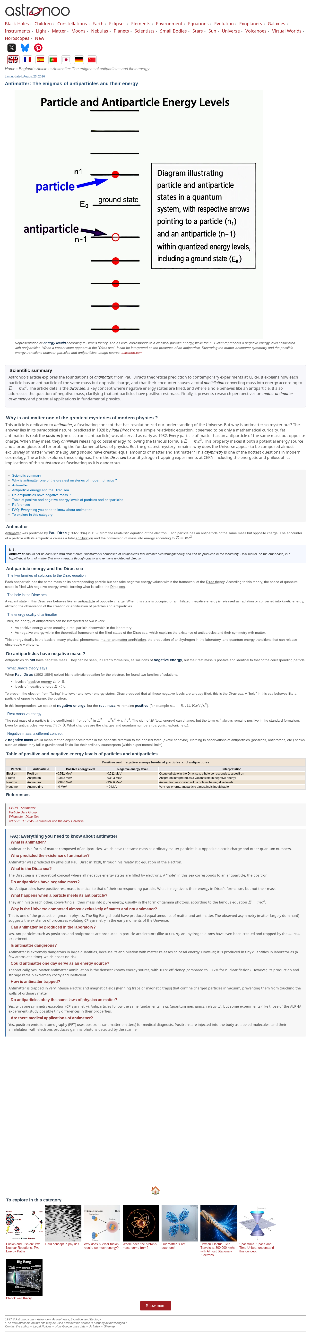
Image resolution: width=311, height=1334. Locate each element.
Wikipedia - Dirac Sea (24, 817)
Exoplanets (250, 23)
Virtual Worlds (287, 31)
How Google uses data (70, 1326)
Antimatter (20, 485)
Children (43, 23)
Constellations (72, 23)
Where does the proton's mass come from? (140, 1246)
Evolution (224, 23)
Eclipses (117, 23)
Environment (169, 23)
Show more (155, 1306)
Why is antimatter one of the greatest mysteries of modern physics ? (64, 480)
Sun (212, 31)
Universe (231, 31)
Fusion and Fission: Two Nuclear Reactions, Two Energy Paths (23, 1247)
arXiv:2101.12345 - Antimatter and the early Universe (46, 821)
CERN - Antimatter (22, 808)
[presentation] (18, 388)
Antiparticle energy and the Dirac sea (40, 490)
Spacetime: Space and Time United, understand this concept (256, 1247)
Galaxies (276, 23)
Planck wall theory (19, 1298)
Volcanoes (256, 31)
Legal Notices (42, 1326)
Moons (78, 31)
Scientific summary (26, 475)
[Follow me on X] (11, 48)
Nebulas (99, 31)
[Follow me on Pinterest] (38, 48)
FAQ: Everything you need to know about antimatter (52, 510)
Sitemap (109, 1326)
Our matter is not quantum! (173, 1246)
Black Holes (17, 23)
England (26, 69)
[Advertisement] (150, 1110)
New (39, 38)
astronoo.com (132, 353)
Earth (98, 23)
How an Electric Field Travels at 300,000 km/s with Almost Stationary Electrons (217, 1249)
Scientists (145, 31)
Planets (121, 31)
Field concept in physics (62, 1244)
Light (41, 31)
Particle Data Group (23, 812)
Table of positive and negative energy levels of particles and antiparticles (67, 500)
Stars (197, 31)
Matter (59, 31)
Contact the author (17, 1326)
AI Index (94, 1326)
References (21, 505)
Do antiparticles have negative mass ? (41, 495)
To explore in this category (32, 514)
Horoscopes (17, 38)
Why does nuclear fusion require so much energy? (101, 1246)
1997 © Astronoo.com (19, 1319)
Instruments (17, 31)
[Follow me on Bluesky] (25, 48)
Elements (140, 23)
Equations (198, 23)
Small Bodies (173, 31)
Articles (42, 69)
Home (10, 69)
